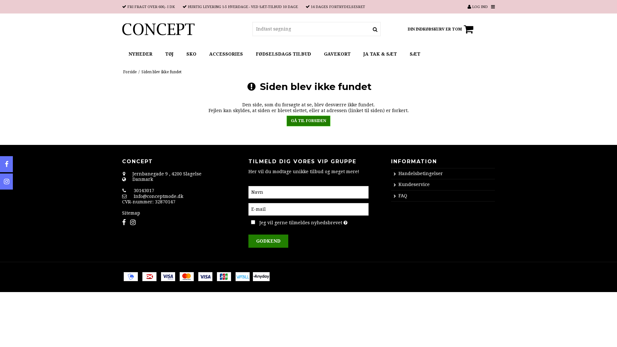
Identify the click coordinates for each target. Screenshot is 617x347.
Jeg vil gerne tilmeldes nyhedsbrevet (313, 222)
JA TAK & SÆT (380, 54)
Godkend (268, 241)
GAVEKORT (337, 54)
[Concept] (158, 29)
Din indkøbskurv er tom (435, 29)
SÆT (415, 54)
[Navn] (308, 191)
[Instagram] (6, 182)
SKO (191, 54)
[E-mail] (308, 208)
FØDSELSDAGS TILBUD (283, 54)
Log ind (479, 7)
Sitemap (131, 213)
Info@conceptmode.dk (158, 196)
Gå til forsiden (308, 121)
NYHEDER (140, 54)
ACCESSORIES (226, 54)
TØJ (169, 54)
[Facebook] (6, 164)
